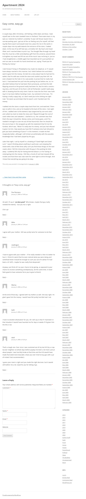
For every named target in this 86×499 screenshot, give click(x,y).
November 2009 (67, 260)
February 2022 (66, 109)
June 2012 (65, 182)
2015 (63, 417)
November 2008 (67, 290)
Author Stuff (66, 437)
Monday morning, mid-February (72, 42)
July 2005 (65, 390)
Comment (7, 388)
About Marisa (15, 15)
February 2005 (66, 402)
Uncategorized (66, 460)
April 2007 (65, 337)
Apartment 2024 (13, 5)
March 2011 (66, 220)
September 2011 (67, 205)
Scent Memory (49, 177)
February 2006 (66, 372)
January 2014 (66, 162)
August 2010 (66, 237)
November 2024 (67, 102)
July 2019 (65, 119)
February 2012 (66, 192)
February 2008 (66, 312)
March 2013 (66, 172)
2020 (63, 430)
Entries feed (66, 478)
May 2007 (65, 335)
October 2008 (66, 292)
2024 (63, 435)
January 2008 (66, 315)
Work (64, 463)
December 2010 (67, 227)
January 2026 (66, 97)
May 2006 (65, 365)
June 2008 (65, 302)
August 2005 (66, 387)
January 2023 (66, 107)
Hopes (64, 448)
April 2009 (65, 277)
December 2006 (67, 347)
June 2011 (65, 212)
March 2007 (66, 340)
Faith (64, 440)
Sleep (64, 455)
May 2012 (65, 185)
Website (5, 427)
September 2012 (67, 177)
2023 (63, 432)
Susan (64, 67)
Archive (26, 15)
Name (5, 411)
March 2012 (66, 190)
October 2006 (66, 352)
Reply (4, 215)
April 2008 (65, 307)
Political (64, 453)
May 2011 (65, 215)
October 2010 (66, 232)
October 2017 (66, 130)
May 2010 (65, 245)
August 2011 (66, 207)
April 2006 (65, 367)
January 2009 (66, 285)
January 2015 (66, 152)
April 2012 (65, 187)
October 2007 (66, 322)
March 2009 (66, 280)
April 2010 (65, 247)
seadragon (15, 245)
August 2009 (66, 267)
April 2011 (65, 217)
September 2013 (67, 167)
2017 (63, 422)
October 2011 (66, 202)
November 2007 (67, 320)
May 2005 (65, 395)
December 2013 (67, 165)
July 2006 (65, 360)
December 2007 (67, 317)
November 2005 (67, 380)
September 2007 (67, 325)
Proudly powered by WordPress (12, 495)
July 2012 (65, 180)
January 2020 (66, 117)
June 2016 (65, 142)
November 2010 (67, 230)
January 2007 (66, 345)
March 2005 (66, 400)
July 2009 (65, 270)
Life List (36, 15)
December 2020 (67, 114)
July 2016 (65, 140)
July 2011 (65, 210)
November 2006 (67, 350)
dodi (13, 337)
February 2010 (66, 252)
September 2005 (67, 385)
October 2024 (66, 104)
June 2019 (65, 122)
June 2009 (65, 272)
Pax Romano (16, 192)
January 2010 (66, 255)
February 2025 (66, 99)
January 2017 (66, 135)
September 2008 (67, 295)
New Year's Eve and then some (14, 177)
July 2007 (65, 330)
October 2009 (66, 262)
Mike (13, 222)
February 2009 (66, 282)
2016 (63, 420)
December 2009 (67, 257)
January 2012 (66, 195)
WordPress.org (67, 483)
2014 (63, 415)
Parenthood (66, 450)
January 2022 (66, 112)
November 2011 (67, 200)
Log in (64, 475)
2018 (63, 425)
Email (5, 419)
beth (13, 310)
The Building (66, 458)
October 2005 (66, 382)
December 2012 (67, 175)
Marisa (13, 285)
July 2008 (65, 300)
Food (64, 442)
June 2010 (65, 242)
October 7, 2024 (67, 49)
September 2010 (67, 235)
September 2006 (67, 355)
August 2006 (66, 357)
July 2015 (65, 147)
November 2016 (67, 137)
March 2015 (66, 150)
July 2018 (65, 125)
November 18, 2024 (68, 44)
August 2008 (66, 297)
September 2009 (67, 265)
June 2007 (65, 332)
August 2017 (66, 132)
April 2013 (65, 170)
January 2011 (66, 225)
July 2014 (65, 157)
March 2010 (66, 250)
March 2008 (66, 310)
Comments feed (67, 480)
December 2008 (67, 287)
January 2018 (66, 127)
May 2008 (65, 305)
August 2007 (66, 327)
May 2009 (65, 275)
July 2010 (65, 240)
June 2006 (65, 362)
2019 (63, 427)
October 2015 (66, 145)
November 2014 (67, 155)
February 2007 (66, 342)
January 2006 (66, 375)
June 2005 (65, 392)
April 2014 (65, 160)
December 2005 (67, 377)
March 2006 (66, 370)
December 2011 (67, 197)
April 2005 (65, 397)
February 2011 (66, 222)
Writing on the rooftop (69, 47)
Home (4, 15)
